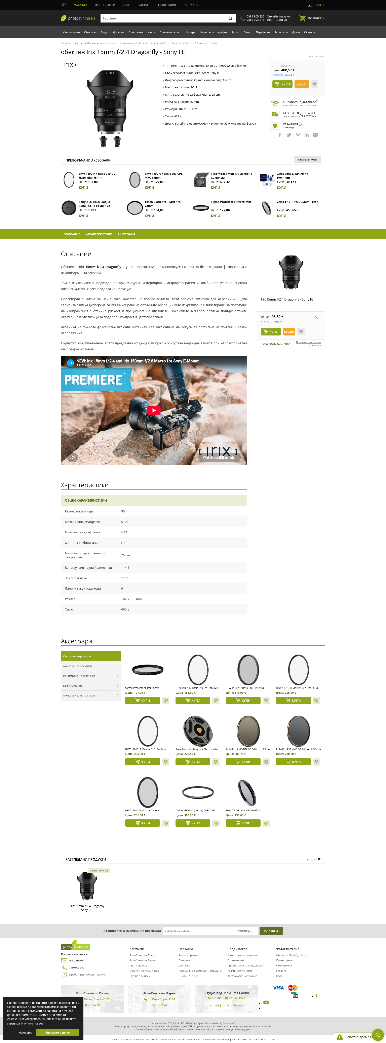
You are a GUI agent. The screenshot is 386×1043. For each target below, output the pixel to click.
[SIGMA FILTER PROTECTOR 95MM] (147, 670)
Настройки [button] (26, 1032)
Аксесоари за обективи (77, 666)
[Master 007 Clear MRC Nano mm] (298, 670)
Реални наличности (239, 970)
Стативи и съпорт (171, 32)
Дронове (118, 32)
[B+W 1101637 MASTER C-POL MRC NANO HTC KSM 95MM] (147, 792)
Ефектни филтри (73, 685)
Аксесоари (281, 32)
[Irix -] (68, 65)
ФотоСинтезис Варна (142, 960)
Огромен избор (237, 960)
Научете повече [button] (32, 1023)
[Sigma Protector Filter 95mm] (201, 208)
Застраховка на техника (242, 976)
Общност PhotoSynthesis (291, 955)
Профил (319, 5)
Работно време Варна (362, 1037)
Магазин (80, 5)
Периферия (263, 32)
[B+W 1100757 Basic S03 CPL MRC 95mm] (135, 180)
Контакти (191, 5)
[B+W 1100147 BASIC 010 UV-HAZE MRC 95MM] (198, 670)
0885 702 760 (159, 1005)
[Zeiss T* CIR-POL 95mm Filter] (267, 208)
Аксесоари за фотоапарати (79, 695)
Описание (72, 234)
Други (296, 32)
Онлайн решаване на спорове (193, 1039)
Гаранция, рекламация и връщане (200, 970)
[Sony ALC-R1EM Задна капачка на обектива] (69, 208)
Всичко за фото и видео (242, 955)
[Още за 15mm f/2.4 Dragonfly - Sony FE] (87, 886)
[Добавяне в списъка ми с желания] (314, 84)
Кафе (279, 976)
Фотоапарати (71, 32)
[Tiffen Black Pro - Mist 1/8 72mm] (135, 208)
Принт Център (138, 965)
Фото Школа (284, 965)
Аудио (235, 32)
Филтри (190, 32)
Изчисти (312, 859)
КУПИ (83, 187)
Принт (105, 5)
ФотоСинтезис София (142, 955)
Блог (126, 5)
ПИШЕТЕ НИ (76, 960)
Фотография (166, 5)
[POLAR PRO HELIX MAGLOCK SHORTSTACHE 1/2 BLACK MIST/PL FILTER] (198, 731)
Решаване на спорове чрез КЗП (229, 1039)
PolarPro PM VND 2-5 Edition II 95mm (248, 749)
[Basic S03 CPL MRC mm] (248, 670)
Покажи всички (307, 159)
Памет (248, 32)
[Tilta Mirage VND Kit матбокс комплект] (201, 180)
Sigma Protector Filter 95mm (231, 202)
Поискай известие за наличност (300, 104)
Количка (314, 18)
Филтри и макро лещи (77, 656)
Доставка (184, 965)
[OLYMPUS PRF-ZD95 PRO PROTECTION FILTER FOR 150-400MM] (198, 792)
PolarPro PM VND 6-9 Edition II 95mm (298, 749)
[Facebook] (316, 996)
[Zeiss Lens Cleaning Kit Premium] (267, 180)
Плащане (184, 960)
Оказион (309, 32)
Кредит (302, 84)
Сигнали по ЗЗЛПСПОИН (261, 1039)
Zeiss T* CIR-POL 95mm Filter (297, 202)
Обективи (90, 32)
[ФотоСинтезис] (78, 18)
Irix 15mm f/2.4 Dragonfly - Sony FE (287, 299)
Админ (114, 1039)
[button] (280, 137)
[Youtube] (265, 1003)
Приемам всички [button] (58, 1032)
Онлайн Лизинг (188, 976)
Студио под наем (140, 976)
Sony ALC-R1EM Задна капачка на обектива (94, 204)
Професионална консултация (245, 965)
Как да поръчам (189, 955)
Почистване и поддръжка (79, 676)
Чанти (151, 32)
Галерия (143, 5)
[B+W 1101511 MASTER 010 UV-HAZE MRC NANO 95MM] (147, 731)
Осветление (135, 32)
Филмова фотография (213, 32)
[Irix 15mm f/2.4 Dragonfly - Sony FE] (291, 272)
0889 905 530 (76, 967)
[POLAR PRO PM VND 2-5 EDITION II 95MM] (248, 731)
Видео (105, 32)
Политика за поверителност (160, 1039)
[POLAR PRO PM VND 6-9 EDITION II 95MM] (298, 731)
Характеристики (98, 234)
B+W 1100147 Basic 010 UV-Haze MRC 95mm (97, 175)
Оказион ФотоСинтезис (144, 970)
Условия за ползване (131, 1039)
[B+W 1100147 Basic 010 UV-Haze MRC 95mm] (69, 180)
